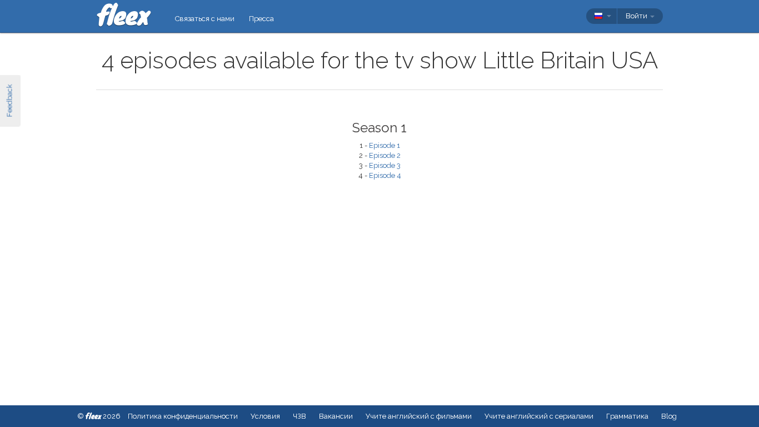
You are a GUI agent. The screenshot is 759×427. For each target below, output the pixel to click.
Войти (637, 16)
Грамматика (627, 416)
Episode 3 (385, 165)
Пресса (261, 18)
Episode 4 (385, 175)
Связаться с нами (204, 18)
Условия (265, 416)
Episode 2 (385, 155)
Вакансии (336, 416)
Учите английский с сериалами (539, 416)
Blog (669, 416)
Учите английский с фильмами (419, 416)
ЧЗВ (299, 416)
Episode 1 (384, 145)
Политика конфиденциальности (183, 416)
